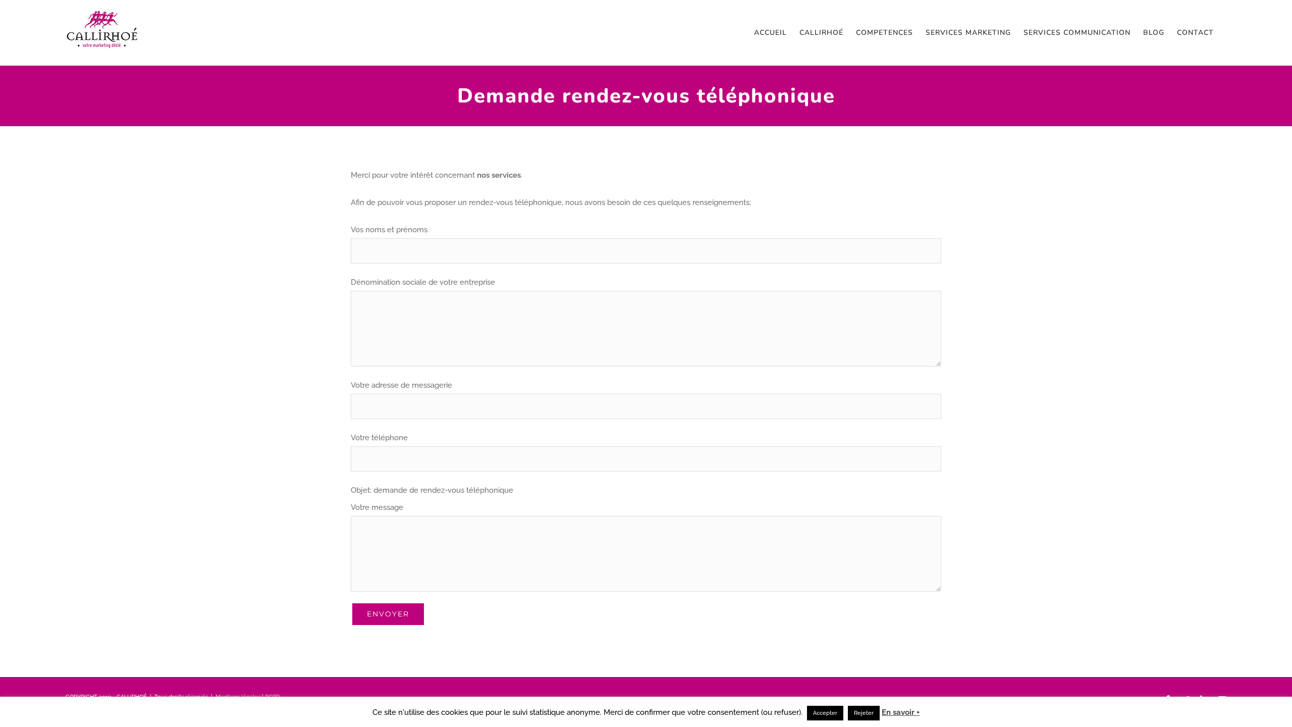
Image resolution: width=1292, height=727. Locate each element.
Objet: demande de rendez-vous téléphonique (432, 490)
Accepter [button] (825, 713)
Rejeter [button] (864, 713)
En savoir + (901, 712)
